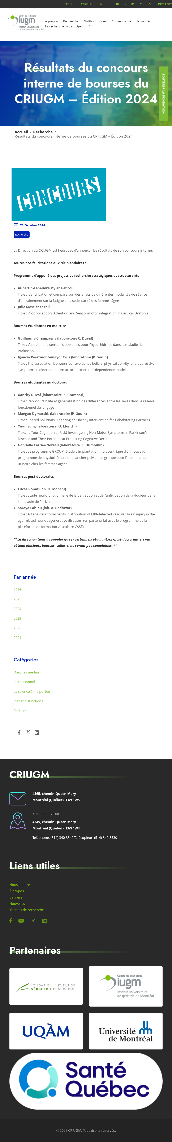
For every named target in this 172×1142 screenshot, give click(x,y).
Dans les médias (26, 672)
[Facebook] (19, 732)
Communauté (121, 21)
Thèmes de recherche (26, 910)
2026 (17, 589)
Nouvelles (17, 903)
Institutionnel (24, 682)
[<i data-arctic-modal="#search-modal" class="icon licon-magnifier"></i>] (91, 27)
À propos (51, 21)
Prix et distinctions (28, 701)
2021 (17, 637)
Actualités (143, 21)
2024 (17, 608)
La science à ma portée (32, 691)
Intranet (165, 4)
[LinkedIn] (37, 732)
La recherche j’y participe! (64, 26)
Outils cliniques (95, 21)
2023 (17, 618)
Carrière (87, 4)
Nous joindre (19, 884)
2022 (17, 628)
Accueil (69, 4)
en (100, 4)
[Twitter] (28, 732)
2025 (17, 599)
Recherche (70, 21)
